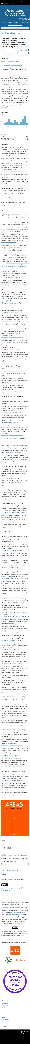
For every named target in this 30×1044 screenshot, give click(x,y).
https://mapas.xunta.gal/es (8, 796)
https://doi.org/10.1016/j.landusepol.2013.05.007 (13, 500)
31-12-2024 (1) (7, 848)
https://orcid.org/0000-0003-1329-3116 (11, 61)
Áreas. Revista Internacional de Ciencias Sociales (15, 13)
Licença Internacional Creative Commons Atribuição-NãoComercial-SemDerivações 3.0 (14, 888)
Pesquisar (15, 28)
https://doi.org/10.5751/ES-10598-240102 (11, 412)
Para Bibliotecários (6, 1007)
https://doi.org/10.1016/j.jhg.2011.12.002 (11, 349)
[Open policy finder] (15, 950)
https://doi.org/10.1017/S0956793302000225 (12, 550)
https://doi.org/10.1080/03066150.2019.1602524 (13, 463)
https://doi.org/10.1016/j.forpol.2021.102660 (12, 435)
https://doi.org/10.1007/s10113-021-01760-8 (12, 303)
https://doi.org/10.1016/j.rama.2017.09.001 (11, 780)
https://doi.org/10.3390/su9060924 (9, 755)
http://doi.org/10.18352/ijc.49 (11, 567)
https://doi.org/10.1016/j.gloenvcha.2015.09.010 (13, 512)
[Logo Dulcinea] (15, 959)
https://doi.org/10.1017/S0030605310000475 (12, 745)
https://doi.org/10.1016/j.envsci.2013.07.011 (12, 193)
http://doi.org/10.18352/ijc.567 (13, 452)
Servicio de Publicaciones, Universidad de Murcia (14, 907)
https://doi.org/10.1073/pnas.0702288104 (11, 640)
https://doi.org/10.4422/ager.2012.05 (16, 324)
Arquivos (12, 32)
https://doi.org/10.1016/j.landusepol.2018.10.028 (13, 185)
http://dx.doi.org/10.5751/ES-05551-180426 (11, 277)
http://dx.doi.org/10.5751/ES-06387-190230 (13, 602)
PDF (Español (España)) (22, 50)
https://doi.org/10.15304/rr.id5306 (9, 312)
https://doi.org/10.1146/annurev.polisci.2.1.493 (12, 632)
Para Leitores (5, 1003)
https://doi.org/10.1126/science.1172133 (11, 649)
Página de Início (4, 32)
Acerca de (24, 22)
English (4, 1017)
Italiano (4, 1026)
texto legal (22, 914)
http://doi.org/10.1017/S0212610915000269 (11, 250)
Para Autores (5, 1005)
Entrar (28, 1)
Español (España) (6, 1019)
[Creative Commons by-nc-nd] (15, 927)
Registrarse (22, 1)
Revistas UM (15, 1)
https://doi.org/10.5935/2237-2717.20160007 (12, 337)
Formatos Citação (6, 864)
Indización (16, 22)
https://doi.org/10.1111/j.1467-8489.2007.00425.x (16, 578)
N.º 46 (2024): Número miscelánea (8, 33)
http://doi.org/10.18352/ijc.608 (8, 242)
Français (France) (6, 1022)
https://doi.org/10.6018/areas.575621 (13, 65)
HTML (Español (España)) (22, 52)
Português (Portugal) (7, 1024)
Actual (3, 22)
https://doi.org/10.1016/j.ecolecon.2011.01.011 (12, 171)
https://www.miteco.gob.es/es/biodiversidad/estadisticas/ (15, 616)
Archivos (10, 22)
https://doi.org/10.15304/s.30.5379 (12, 422)
